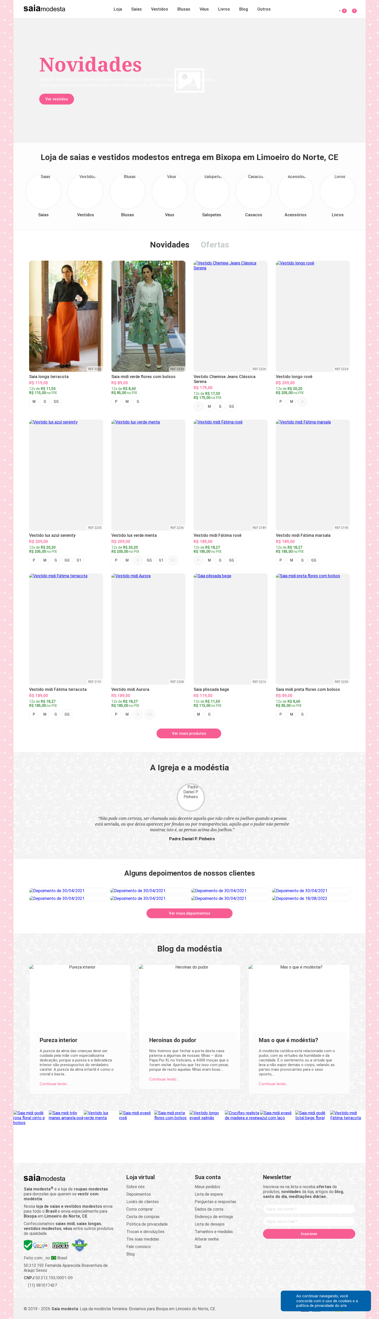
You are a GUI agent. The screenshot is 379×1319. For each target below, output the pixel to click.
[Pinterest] (309, 1243)
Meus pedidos (207, 1185)
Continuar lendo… (54, 1083)
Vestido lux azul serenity (52, 535)
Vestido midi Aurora (130, 689)
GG (56, 401)
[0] (351, 8)
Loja (118, 9)
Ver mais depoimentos (189, 912)
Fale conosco (138, 1245)
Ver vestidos (56, 99)
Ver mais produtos (189, 733)
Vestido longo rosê (294, 376)
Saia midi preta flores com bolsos (308, 689)
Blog (243, 9)
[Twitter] (289, 1243)
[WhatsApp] (328, 1243)
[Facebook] (279, 1243)
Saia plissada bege (211, 689)
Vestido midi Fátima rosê (217, 535)
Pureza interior (58, 1039)
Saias (136, 9)
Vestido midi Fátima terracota (58, 689)
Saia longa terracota (49, 376)
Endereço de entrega (214, 1215)
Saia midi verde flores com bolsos (143, 376)
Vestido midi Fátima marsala (303, 535)
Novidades (170, 245)
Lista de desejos (210, 1223)
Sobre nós (135, 1185)
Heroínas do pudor (172, 1039)
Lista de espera (209, 1193)
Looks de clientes (142, 1200)
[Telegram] (338, 1243)
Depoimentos (138, 1193)
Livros (224, 9)
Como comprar (139, 1208)
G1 (79, 560)
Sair (198, 1245)
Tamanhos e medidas (214, 1230)
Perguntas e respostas (215, 1200)
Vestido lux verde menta (134, 535)
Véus (204, 9)
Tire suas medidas (142, 1238)
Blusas (183, 9)
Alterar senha (207, 1238)
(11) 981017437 (42, 1284)
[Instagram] (299, 1243)
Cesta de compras (143, 1215)
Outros (264, 9)
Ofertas (215, 245)
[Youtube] (319, 1243)
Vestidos (159, 9)
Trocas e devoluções (145, 1230)
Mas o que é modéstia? (288, 1039)
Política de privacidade (147, 1223)
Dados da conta (209, 1208)
